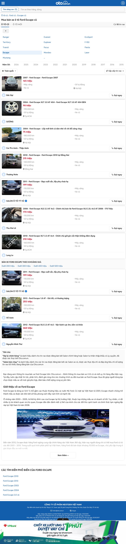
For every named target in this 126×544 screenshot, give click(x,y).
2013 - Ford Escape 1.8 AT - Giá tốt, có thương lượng (46, 298)
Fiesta (87, 47)
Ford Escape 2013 (10, 481)
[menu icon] (3, 3)
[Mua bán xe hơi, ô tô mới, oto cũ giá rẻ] (63, 3)
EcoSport (89, 37)
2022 (55, 64)
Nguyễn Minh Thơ (14, 344)
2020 (74, 64)
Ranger (6, 37)
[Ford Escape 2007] (12, 83)
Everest (47, 37)
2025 (26, 64)
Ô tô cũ (4, 15)
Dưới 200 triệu (8, 266)
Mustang (6, 57)
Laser (87, 52)
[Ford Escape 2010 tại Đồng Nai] (12, 161)
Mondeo (47, 52)
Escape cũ (21, 15)
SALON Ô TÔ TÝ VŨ (15, 201)
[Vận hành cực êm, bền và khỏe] (12, 330)
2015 (121, 64)
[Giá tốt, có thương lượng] (12, 304)
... (44, 57)
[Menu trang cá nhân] (123, 3)
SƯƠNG (9, 121)
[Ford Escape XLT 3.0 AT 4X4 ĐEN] (12, 108)
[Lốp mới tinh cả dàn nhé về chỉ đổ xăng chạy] (12, 134)
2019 (84, 64)
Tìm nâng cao (8, 9)
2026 (16, 64)
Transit (6, 47)
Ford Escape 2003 (11, 485)
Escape (6, 52)
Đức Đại (9, 95)
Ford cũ (12, 15)
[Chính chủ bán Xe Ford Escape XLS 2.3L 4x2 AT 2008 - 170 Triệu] (12, 214)
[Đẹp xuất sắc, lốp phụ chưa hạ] (12, 187)
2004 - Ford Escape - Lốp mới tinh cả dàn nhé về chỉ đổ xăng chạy (52, 128)
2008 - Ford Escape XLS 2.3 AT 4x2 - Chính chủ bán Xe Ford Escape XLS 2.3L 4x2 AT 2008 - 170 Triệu (68, 208)
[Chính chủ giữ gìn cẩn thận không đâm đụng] (12, 242)
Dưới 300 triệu (24, 266)
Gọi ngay (118, 95)
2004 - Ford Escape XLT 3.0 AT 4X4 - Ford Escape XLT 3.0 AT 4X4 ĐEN (54, 102)
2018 (93, 64)
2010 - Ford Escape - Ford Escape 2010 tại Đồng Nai (46, 155)
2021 (65, 64)
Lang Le (9, 255)
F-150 (87, 42)
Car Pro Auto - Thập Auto (17, 148)
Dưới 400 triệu (40, 266)
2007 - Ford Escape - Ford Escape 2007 (40, 77)
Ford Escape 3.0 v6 (11, 495)
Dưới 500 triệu (56, 266)
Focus (46, 47)
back (6, 31)
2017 (103, 64)
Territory (7, 42)
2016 (112, 64)
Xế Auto (10, 317)
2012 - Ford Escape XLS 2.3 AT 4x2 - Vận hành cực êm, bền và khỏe (53, 324)
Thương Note (12, 174)
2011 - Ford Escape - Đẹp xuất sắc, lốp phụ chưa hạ (45, 181)
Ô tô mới (17, 24)
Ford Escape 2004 (11, 490)
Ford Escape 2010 (10, 476)
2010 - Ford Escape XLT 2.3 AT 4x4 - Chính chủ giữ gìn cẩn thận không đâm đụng (59, 236)
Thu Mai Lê (11, 228)
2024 (35, 64)
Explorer (47, 42)
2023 (45, 64)
